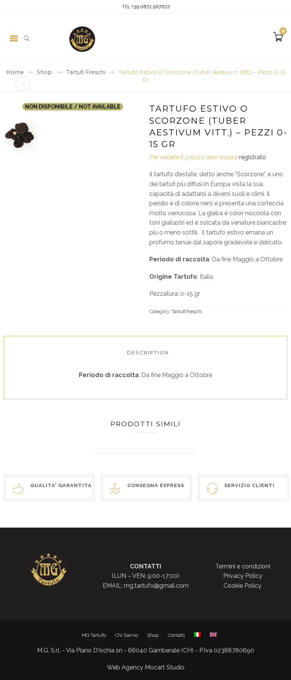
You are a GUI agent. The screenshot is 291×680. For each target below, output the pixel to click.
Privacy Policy (242, 575)
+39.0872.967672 (150, 6)
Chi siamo (126, 635)
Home (15, 72)
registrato (252, 157)
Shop (44, 72)
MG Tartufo (94, 635)
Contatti (176, 635)
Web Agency (125, 667)
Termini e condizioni (242, 566)
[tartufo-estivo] (20, 134)
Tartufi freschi (85, 72)
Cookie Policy (242, 585)
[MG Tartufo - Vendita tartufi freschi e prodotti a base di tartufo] (82, 39)
